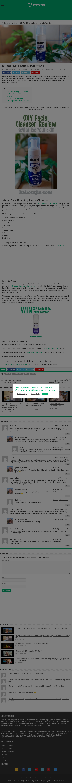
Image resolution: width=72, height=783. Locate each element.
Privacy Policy (35, 394)
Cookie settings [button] (22, 394)
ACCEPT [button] (45, 394)
